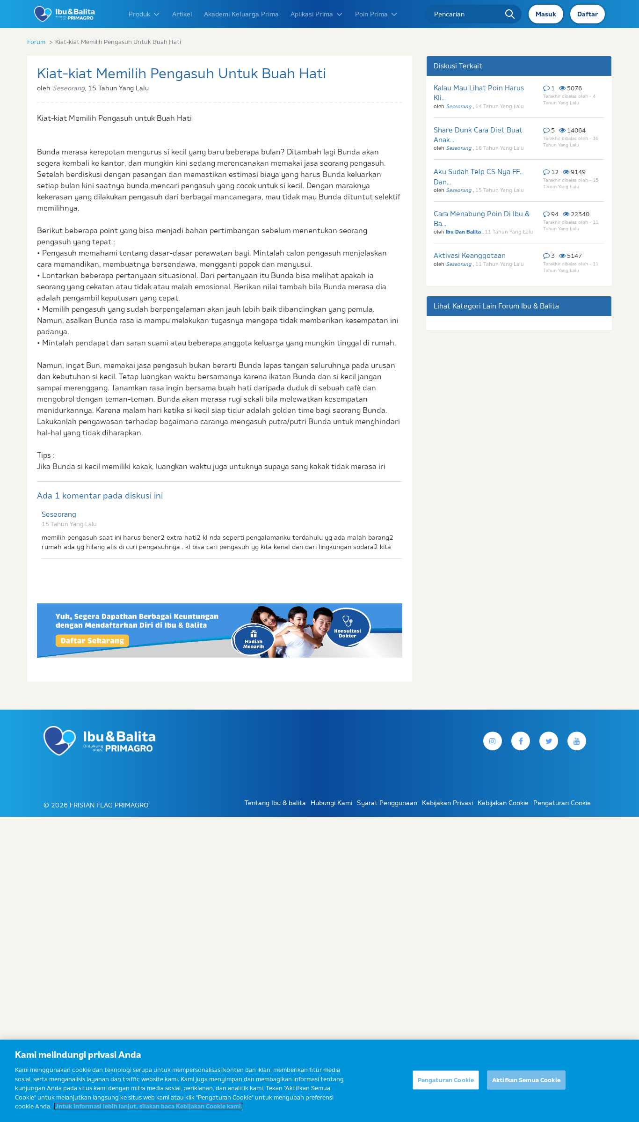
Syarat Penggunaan (387, 803)
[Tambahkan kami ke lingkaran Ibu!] (576, 741)
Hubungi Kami (331, 803)
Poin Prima (371, 14)
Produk (139, 14)
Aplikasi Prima (311, 14)
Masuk (546, 14)
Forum (36, 41)
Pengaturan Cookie (446, 1080)
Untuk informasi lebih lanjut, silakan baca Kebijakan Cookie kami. (148, 1106)
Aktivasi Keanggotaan (470, 255)
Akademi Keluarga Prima (241, 14)
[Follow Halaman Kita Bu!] (492, 741)
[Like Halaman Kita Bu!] (520, 741)
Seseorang (59, 514)
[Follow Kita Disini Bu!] (548, 741)
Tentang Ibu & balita (275, 803)
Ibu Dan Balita (464, 231)
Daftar (587, 14)
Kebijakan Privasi (447, 803)
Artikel (182, 14)
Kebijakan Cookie (503, 803)
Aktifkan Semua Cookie (526, 1080)
